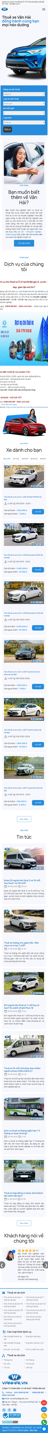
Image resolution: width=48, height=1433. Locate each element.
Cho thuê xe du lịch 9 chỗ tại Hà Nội (13, 1324)
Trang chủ (8, 1360)
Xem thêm (24, 819)
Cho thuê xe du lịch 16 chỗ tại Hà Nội (13, 1305)
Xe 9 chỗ (25, 459)
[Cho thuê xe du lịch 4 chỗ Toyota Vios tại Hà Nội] (24, 771)
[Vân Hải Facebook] (9, 1410)
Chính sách (23, 1430)
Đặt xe (8, 129)
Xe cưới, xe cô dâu (12, 1349)
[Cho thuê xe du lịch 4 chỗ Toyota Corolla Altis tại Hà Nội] (24, 655)
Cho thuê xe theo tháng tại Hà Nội (33, 1318)
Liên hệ (29, 1367)
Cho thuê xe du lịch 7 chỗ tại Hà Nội (35, 1298)
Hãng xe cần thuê (11, 89)
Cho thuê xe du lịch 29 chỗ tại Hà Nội (36, 1305)
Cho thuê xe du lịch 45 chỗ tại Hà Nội (35, 1311)
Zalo (44, 1409)
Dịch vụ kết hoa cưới (34, 1349)
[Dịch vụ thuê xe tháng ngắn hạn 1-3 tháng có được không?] (24, 1113)
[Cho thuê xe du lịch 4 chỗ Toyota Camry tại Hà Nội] (24, 713)
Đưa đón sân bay (33, 1336)
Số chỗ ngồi (8, 108)
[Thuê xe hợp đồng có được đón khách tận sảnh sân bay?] (24, 1175)
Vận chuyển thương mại (12, 1344)
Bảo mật (33, 1430)
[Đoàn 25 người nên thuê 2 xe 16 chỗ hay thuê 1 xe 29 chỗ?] (24, 862)
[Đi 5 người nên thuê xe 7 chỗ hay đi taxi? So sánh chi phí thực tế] (24, 987)
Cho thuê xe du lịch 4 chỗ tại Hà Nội (13, 1298)
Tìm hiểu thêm (24, 243)
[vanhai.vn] (11, 1415)
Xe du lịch (30, 1363)
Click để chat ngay (9, 404)
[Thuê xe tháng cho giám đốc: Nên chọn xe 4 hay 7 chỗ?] (24, 925)
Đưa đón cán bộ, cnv (34, 1343)
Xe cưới (7, 1363)
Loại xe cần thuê (11, 99)
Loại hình (7, 117)
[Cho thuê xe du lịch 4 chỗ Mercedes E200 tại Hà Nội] (24, 538)
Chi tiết (38, 511)
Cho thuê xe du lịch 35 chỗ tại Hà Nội (13, 1311)
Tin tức (7, 1367)
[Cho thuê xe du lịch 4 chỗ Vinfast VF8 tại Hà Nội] (24, 480)
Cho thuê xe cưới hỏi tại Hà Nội (12, 1318)
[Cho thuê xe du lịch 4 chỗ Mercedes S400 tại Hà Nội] (24, 596)
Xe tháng (30, 1360)
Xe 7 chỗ (16, 459)
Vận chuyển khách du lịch (13, 1337)
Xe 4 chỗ (6, 459)
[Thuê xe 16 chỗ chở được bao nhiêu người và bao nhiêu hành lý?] (24, 1050)
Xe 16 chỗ (34, 459)
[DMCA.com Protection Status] (10, 1422)
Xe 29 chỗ (43, 459)
